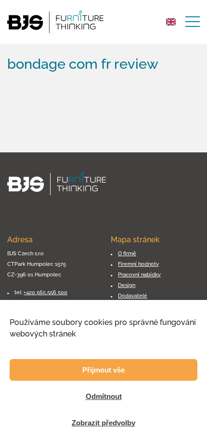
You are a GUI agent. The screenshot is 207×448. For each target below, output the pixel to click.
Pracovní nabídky (139, 274)
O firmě (127, 253)
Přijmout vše (103, 370)
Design (126, 285)
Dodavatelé (132, 295)
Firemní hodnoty (138, 264)
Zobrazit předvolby (103, 423)
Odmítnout (104, 396)
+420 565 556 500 (45, 292)
